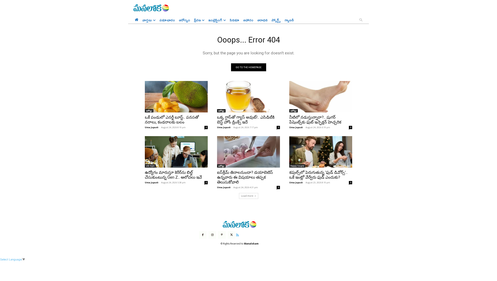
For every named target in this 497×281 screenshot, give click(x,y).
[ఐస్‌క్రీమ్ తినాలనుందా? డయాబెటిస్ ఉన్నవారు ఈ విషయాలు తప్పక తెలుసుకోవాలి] (248, 152)
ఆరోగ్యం (149, 110)
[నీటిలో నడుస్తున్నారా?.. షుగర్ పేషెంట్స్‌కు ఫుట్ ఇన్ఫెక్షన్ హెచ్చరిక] (320, 96)
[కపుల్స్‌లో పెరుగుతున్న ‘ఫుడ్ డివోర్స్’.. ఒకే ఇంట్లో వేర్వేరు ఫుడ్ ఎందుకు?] (320, 152)
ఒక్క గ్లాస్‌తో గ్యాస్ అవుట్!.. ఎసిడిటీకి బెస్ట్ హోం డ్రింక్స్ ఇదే (246, 119)
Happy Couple (297, 165)
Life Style (150, 165)
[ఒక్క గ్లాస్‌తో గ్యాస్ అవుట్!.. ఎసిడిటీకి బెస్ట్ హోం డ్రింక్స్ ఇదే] (248, 96)
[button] (361, 20)
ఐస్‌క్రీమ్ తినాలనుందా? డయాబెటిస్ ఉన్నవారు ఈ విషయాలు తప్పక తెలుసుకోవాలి (245, 177)
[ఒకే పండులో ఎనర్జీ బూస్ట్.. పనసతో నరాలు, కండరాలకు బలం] (176, 96)
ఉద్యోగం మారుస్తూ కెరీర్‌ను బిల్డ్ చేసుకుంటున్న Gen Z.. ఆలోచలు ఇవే (173, 175)
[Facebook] (203, 235)
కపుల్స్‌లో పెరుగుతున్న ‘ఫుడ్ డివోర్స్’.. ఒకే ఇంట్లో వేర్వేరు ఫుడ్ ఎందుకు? (318, 175)
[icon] (237, 234)
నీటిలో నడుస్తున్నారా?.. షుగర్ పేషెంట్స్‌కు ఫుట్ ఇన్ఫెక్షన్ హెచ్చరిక (315, 119)
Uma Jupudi (151, 127)
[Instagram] (212, 235)
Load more (247, 195)
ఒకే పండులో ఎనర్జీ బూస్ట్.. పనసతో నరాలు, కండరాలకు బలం (172, 119)
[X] (231, 235)
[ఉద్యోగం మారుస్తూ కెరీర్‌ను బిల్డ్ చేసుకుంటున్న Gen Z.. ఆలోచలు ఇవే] (176, 152)
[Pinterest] (222, 235)
